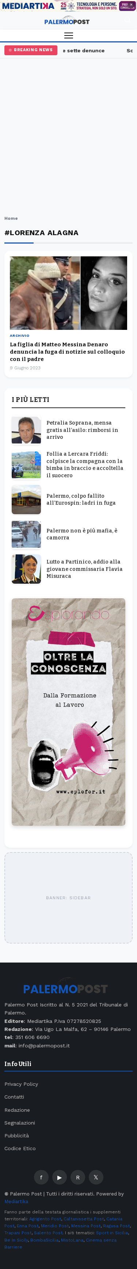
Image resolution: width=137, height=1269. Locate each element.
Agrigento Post (45, 1218)
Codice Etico (20, 1148)
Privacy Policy (21, 1084)
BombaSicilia (44, 1240)
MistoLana (72, 1240)
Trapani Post (17, 1232)
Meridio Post (55, 1225)
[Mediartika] (68, 6)
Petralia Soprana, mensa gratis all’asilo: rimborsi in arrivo (82, 430)
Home (11, 218)
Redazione (17, 1110)
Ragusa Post (116, 1225)
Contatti (14, 1097)
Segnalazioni (19, 1123)
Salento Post (48, 1232)
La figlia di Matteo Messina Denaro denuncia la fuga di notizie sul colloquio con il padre (67, 352)
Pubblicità (16, 1135)
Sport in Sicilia (112, 1232)
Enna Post (27, 1225)
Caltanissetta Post (84, 1218)
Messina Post (85, 1225)
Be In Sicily (16, 1240)
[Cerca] (127, 21)
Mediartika (16, 1201)
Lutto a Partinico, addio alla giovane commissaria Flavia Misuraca (84, 569)
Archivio (19, 336)
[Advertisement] (68, 138)
